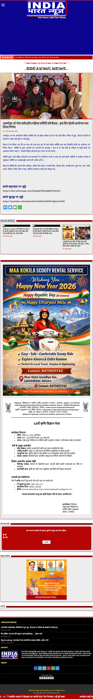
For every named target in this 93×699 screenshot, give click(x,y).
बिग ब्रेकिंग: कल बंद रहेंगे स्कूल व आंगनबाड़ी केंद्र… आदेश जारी (21, 634)
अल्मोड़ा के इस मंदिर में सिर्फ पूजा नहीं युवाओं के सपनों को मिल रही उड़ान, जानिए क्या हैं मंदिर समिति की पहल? (76, 244)
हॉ (5, 535)
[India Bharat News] (46, 9)
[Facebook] (36, 668)
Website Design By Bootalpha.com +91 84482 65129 (47, 690)
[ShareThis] (53, 668)
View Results (47, 547)
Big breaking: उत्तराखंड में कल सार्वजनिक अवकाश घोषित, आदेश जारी (24, 640)
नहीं (6, 537)
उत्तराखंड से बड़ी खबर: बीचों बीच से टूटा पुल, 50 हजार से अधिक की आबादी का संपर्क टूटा (29, 627)
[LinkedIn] (44, 668)
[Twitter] (40, 668)
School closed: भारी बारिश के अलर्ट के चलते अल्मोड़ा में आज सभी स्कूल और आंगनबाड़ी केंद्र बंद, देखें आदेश (16, 231)
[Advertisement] (46, 37)
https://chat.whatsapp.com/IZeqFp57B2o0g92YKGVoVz (31, 191)
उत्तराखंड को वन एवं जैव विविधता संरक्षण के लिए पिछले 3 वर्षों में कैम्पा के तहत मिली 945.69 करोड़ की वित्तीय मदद (46, 231)
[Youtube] (49, 668)
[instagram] (57, 668)
